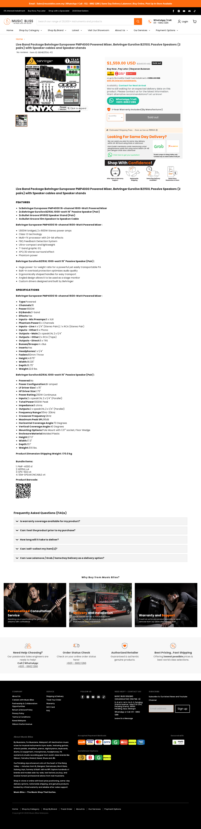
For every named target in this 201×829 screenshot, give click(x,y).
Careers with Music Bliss (23, 700)
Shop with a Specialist (59, 11)
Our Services (94, 809)
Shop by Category (30, 809)
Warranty (50, 703)
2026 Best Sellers (80, 11)
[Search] (138, 21)
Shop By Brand (50, 809)
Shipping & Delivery (55, 696)
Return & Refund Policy (22, 710)
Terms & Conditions (21, 717)
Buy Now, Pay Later (37, 11)
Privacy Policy (18, 713)
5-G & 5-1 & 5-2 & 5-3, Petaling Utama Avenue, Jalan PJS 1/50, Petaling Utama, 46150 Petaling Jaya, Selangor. (129, 705)
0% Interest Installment (14, 11)
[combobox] (85, 21)
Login (185, 21)
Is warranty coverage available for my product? (50, 521)
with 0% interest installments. (122, 80)
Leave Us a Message (124, 718)
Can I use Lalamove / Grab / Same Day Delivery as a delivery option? (62, 558)
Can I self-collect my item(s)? (38, 548)
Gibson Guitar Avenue (22, 724)
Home (19, 39)
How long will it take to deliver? (39, 539)
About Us (16, 696)
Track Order (66, 809)
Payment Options (112, 809)
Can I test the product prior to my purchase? (47, 530)
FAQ (48, 710)
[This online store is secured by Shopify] (179, 744)
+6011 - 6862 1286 (28, 666)
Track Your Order (53, 700)
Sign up (182, 708)
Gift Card (50, 707)
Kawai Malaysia (19, 720)
